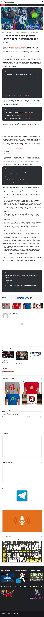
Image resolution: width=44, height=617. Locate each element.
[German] (4, 371)
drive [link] (35, 62)
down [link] (35, 56)
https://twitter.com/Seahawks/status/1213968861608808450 (13, 127)
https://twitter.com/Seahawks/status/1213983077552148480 (13, 148)
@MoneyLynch (29, 112)
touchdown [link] (22, 48)
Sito (31, 615)
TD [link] (5, 104)
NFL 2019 (14, 32)
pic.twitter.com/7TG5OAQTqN (21, 115)
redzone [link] (17, 143)
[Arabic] (11, 371)
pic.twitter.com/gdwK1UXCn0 (27, 76)
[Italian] (13, 371)
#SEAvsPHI (17, 76)
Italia (29, 615)
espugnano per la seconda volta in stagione (18, 47)
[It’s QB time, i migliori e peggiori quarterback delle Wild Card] (8, 354)
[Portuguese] (10, 371)
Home (4, 32)
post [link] (26, 224)
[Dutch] (7, 371)
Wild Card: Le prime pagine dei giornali (35, 358)
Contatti (41, 615)
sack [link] (37, 187)
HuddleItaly (5, 413)
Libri (25, 615)
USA (20, 615)
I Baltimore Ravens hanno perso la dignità (13, 4)
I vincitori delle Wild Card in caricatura (21, 362)
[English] (3, 371)
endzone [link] (23, 139)
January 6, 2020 (26, 183)
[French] (6, 371)
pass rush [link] (27, 187)
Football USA (8, 32)
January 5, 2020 (25, 96)
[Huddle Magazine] (8, 2)
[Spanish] (8, 371)
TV (27, 615)
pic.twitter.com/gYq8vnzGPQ (18, 179)
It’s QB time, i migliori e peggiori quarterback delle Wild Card (7, 360)
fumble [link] (12, 59)
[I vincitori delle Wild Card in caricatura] (22, 355)
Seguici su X (5, 433)
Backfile (34, 615)
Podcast (22, 615)
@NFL (8, 179)
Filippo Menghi (6, 44)
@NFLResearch (19, 287)
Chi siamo (37, 615)
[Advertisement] (24, 86)
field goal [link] (4, 62)
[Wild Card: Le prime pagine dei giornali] (36, 354)
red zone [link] (30, 101)
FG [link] (38, 123)
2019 (11, 32)
